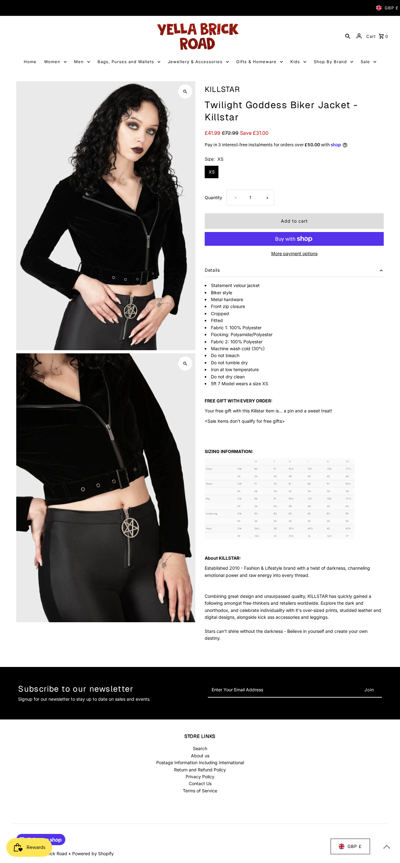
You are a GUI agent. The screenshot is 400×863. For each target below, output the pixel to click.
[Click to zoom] (185, 91)
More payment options (294, 253)
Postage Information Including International (200, 762)
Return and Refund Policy (200, 769)
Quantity (213, 197)
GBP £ (391, 7)
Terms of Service (200, 790)
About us (200, 755)
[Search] (348, 36)
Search (200, 748)
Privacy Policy (200, 776)
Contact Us (200, 783)
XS (212, 171)
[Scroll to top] (387, 847)
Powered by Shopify (93, 853)
